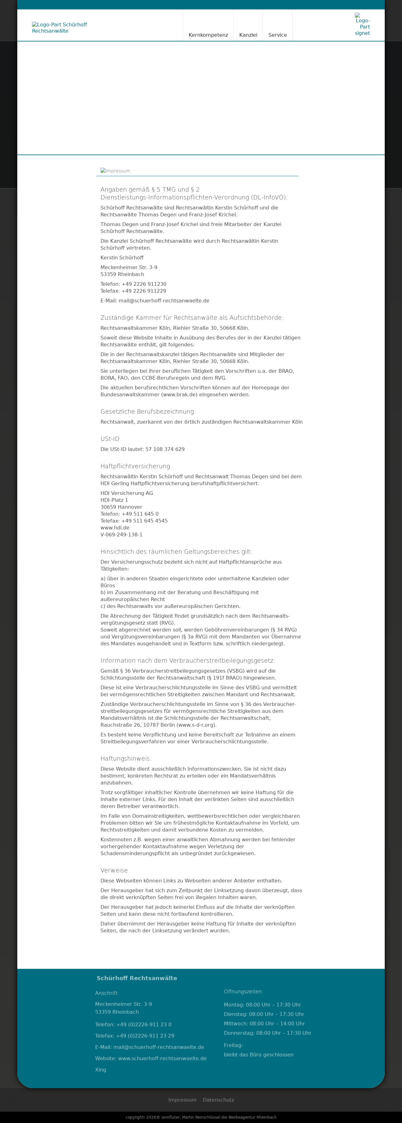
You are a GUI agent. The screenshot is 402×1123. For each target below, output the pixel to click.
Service (278, 35)
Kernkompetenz (208, 35)
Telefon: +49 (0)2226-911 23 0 (133, 1025)
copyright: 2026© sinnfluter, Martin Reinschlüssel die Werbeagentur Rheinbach (201, 1117)
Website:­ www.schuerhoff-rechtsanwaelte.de (151, 1058)
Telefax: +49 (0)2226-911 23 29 (134, 1036)
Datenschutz (218, 1100)
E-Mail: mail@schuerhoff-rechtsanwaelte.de (149, 1047)
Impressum (182, 1100)
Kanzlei (248, 35)
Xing (100, 1070)
